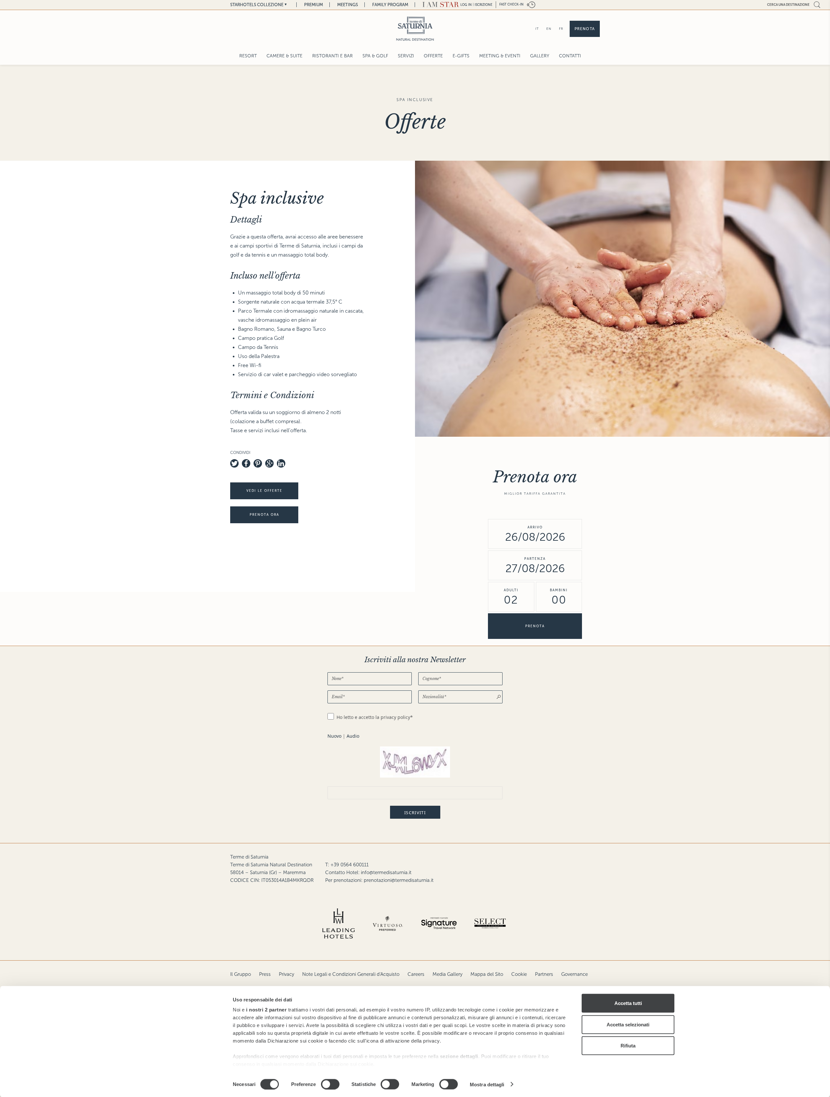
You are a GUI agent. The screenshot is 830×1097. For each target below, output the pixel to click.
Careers (416, 974)
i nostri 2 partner (266, 1009)
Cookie (519, 974)
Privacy (286, 974)
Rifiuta (628, 1045)
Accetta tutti (628, 1003)
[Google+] (269, 463)
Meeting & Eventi (499, 55)
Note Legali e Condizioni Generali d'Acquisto (350, 974)
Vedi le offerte (264, 490)
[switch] (330, 1084)
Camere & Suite (284, 55)
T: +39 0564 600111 (347, 864)
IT (537, 28)
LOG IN (466, 4)
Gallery (539, 55)
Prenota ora (264, 514)
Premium (313, 4)
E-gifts (461, 55)
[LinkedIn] (281, 463)
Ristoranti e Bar (332, 55)
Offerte (433, 55)
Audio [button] (353, 736)
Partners (544, 974)
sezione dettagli (459, 1056)
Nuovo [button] (334, 736)
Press (265, 974)
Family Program (390, 4)
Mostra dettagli (487, 1084)
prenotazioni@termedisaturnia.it (398, 880)
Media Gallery (447, 974)
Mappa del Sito (486, 974)
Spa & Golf (375, 55)
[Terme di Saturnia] (415, 29)
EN (548, 28)
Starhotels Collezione (256, 4)
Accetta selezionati (628, 1024)
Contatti (570, 55)
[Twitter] (234, 463)
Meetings (347, 4)
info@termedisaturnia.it (386, 872)
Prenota (585, 29)
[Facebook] (246, 463)
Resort (248, 55)
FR (561, 28)
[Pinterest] (258, 463)
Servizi (406, 55)
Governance (574, 974)
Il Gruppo (240, 974)
